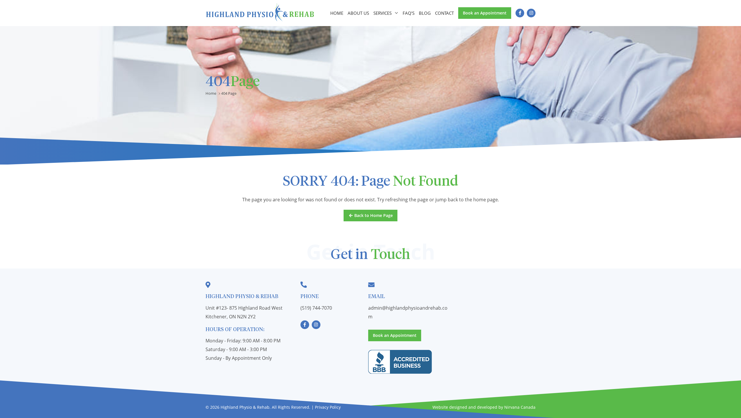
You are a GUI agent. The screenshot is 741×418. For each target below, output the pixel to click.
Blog (425, 13)
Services (382, 13)
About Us (358, 13)
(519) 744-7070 (316, 308)
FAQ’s (408, 13)
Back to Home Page (373, 215)
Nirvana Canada (519, 407)
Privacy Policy (328, 407)
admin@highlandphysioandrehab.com (407, 312)
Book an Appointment (485, 13)
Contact (444, 13)
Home (336, 13)
